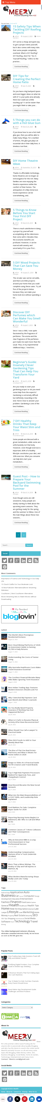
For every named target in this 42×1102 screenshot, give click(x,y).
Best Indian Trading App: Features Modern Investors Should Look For (23, 688)
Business (8, 895)
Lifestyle (15, 88)
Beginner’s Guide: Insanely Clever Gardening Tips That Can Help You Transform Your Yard (25, 369)
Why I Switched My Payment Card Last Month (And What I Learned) (22, 698)
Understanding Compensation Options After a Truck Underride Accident (22, 854)
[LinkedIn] (32, 1099)
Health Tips (33, 905)
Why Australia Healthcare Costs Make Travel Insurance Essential (24, 668)
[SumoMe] (39, 1099)
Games (33, 902)
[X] (17, 1099)
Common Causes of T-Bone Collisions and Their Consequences (24, 830)
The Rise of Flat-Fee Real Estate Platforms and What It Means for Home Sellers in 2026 (22, 752)
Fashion (5, 902)
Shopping (11, 918)
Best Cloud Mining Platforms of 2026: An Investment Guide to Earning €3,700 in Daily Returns (24, 647)
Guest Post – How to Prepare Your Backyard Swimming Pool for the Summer (26, 482)
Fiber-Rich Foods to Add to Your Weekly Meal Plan (22, 741)
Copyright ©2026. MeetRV (9, 1089)
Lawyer (4, 912)
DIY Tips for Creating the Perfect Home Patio (26, 79)
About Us (9, 1092)
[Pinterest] (25, 1099)
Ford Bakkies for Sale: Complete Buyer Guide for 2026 (22, 808)
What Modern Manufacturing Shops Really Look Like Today (23, 877)
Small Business (20, 918)
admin (17, 36)
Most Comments (8, 573)
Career (21, 896)
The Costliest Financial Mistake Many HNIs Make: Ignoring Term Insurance (24, 678)
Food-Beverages (18, 436)
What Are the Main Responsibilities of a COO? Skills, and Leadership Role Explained (24, 797)
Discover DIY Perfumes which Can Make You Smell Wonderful (26, 316)
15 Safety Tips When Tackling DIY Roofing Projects (27, 29)
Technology (22, 921)
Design (37, 896)
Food (23, 902)
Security (28, 915)
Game (28, 902)
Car (17, 895)
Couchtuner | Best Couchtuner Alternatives (17, 593)
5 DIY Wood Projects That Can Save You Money (26, 266)
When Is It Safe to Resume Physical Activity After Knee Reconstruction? (23, 721)
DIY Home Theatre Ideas (25, 162)
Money (4, 915)
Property (11, 915)
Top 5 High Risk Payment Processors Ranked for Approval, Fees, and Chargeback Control (24, 774)
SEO (35, 915)
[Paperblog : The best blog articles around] (25, 1019)
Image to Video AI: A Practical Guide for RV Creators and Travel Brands (23, 763)
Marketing (28, 912)
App (8, 893)
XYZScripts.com (30, 1095)
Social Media (30, 918)
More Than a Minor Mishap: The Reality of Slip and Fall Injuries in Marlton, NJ (22, 866)
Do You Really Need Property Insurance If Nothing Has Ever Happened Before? (21, 710)
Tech (12, 922)
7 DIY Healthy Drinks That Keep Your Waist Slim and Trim (26, 425)
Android (4, 893)
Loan (21, 912)
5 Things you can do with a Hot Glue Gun (26, 121)
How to (13, 908)
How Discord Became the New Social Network (24, 786)
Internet (31, 909)
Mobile (36, 912)
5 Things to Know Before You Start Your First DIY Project (24, 214)
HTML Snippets (11, 1095)
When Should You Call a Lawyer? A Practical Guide (22, 731)
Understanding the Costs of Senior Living (23, 658)
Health (14, 905)
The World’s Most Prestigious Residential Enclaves (21, 636)
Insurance (23, 908)
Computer (29, 895)
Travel (34, 921)
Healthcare (23, 906)
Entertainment (17, 169)
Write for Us (33, 1092)
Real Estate (19, 915)
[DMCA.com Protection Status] (10, 1019)
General (4, 905)
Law (36, 908)
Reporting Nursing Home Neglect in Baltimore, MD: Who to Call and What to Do (24, 819)
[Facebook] (10, 1099)
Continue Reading (21, 66)
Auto (27, 892)
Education (16, 899)
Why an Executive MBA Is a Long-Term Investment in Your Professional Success (22, 842)
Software (5, 921)
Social (5, 553)
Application (16, 892)
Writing (3, 924)
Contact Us (17, 1092)
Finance (15, 902)
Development (6, 899)
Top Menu (10, 2)
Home (5, 908)
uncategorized (18, 383)
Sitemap (25, 1092)
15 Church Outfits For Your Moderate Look (17, 584)
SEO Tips (4, 918)
